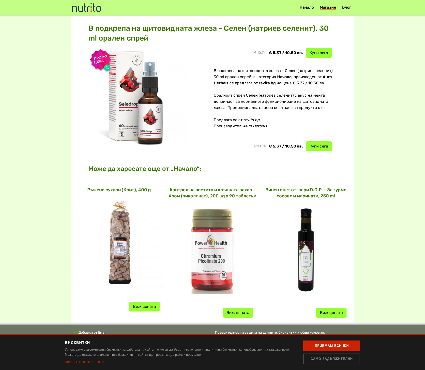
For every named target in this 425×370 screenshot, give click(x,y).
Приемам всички (332, 346)
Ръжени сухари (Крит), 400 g (119, 189)
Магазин (328, 7)
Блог (346, 7)
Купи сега (319, 52)
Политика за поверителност (85, 362)
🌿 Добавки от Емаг (90, 332)
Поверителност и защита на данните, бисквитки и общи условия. (270, 332)
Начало (307, 7)
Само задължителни (332, 359)
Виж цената (144, 306)
